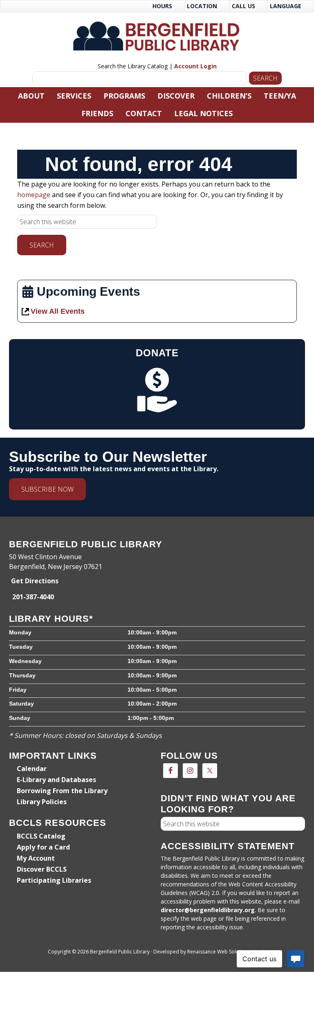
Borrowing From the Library (62, 790)
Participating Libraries (54, 880)
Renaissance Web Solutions (218, 951)
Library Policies (42, 801)
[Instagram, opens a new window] (190, 770)
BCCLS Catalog (41, 836)
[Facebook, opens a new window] (170, 770)
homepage (33, 194)
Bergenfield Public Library (157, 35)
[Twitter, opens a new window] (209, 770)
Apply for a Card (43, 847)
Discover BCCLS (42, 869)
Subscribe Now (47, 489)
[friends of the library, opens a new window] (157, 390)
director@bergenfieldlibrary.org (208, 910)
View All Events (58, 311)
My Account (36, 858)
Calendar (32, 768)
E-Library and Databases (56, 779)
